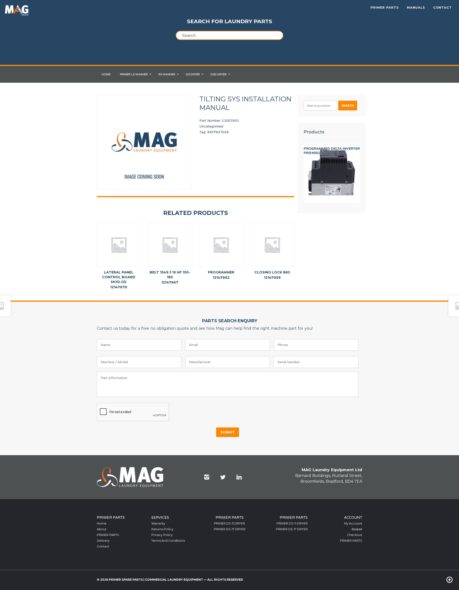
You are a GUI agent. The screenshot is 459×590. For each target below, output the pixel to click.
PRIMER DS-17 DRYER (230, 529)
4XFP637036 (218, 132)
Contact (442, 7)
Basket (357, 529)
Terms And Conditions (168, 540)
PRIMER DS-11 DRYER (229, 523)
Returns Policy (162, 529)
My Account (353, 523)
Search (347, 105)
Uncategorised (211, 126)
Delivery (103, 540)
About (101, 529)
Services (160, 517)
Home (101, 523)
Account (353, 517)
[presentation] (133, 412)
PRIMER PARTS (385, 7)
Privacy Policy (162, 535)
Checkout (354, 535)
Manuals (416, 7)
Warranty (158, 523)
